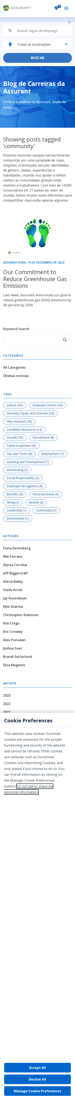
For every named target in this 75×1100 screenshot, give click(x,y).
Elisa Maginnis (14, 665)
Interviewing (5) (17, 470)
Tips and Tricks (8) (19, 454)
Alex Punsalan (14, 640)
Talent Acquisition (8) (21, 446)
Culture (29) (15, 405)
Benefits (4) (15, 494)
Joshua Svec (12, 648)
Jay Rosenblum (14, 598)
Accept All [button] (37, 1067)
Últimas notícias (16, 375)
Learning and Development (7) (28, 462)
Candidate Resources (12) (24, 429)
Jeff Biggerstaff (15, 573)
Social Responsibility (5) (23, 478)
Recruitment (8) (43, 437)
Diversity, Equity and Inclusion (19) (30, 413)
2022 (7, 703)
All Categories (14, 367)
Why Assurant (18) (19, 421)
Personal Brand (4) (45, 494)
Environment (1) (18, 518)
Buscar (37, 58)
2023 (7, 695)
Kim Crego (11, 623)
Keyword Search (16, 329)
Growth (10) (15, 437)
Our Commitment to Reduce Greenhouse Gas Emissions (35, 278)
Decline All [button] (37, 1079)
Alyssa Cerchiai (15, 565)
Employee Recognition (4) (24, 486)
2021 (7, 712)
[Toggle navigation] (66, 8)
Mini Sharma (13, 606)
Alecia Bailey (13, 581)
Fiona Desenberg (16, 548)
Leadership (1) (16, 510)
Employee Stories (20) (47, 405)
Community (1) (46, 510)
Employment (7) (53, 454)
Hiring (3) (13, 502)
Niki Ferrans (12, 556)
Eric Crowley (13, 631)
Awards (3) (36, 502)
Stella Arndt (13, 590)
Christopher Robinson (21, 615)
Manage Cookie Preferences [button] (37, 1091)
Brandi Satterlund (17, 656)
